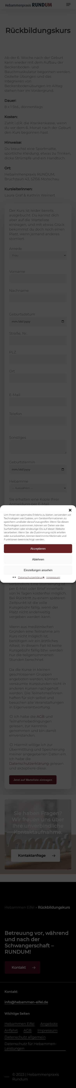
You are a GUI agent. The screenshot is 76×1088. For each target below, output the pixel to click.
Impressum (53, 577)
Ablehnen (38, 559)
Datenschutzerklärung (31, 577)
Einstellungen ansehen (38, 570)
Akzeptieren (38, 548)
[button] (70, 510)
